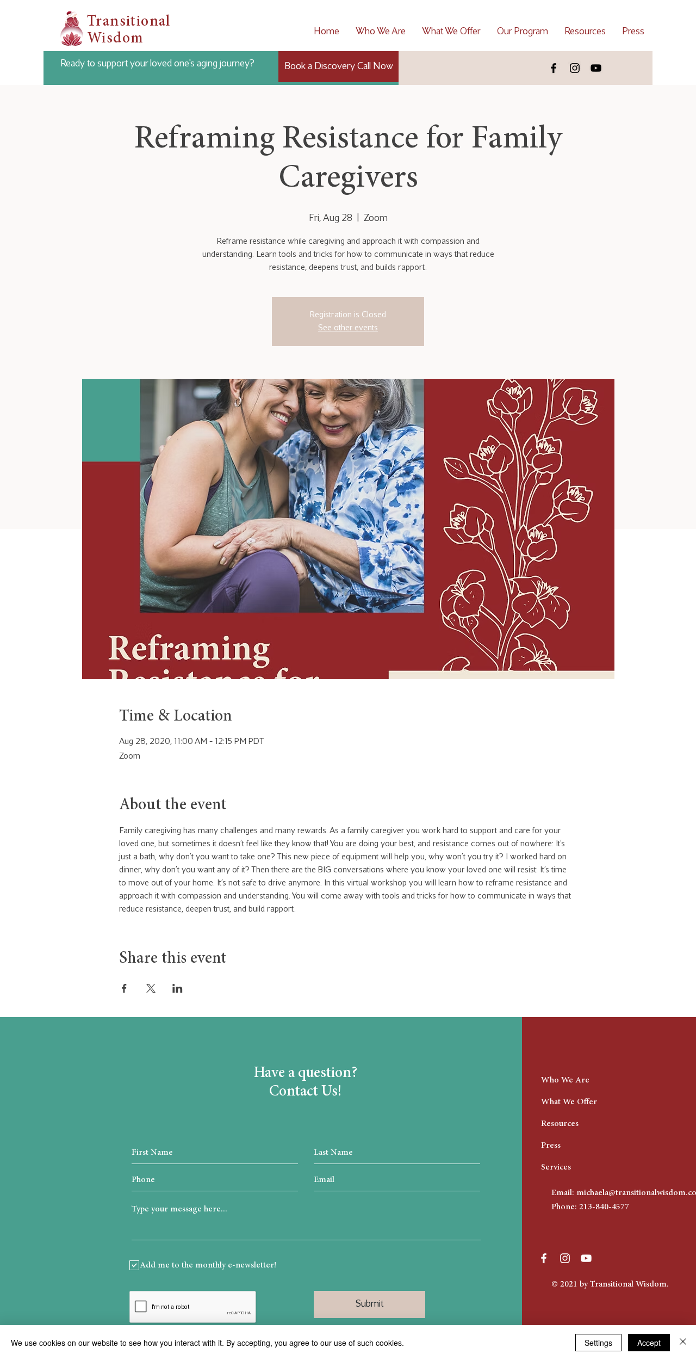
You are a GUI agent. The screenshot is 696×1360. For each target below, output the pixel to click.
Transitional (129, 22)
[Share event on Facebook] (124, 988)
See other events (348, 328)
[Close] (682, 1342)
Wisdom (115, 39)
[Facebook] (553, 68)
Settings (598, 1342)
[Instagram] (574, 68)
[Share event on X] (151, 988)
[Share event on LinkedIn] (177, 988)
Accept (649, 1342)
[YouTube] (595, 68)
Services (556, 1167)
